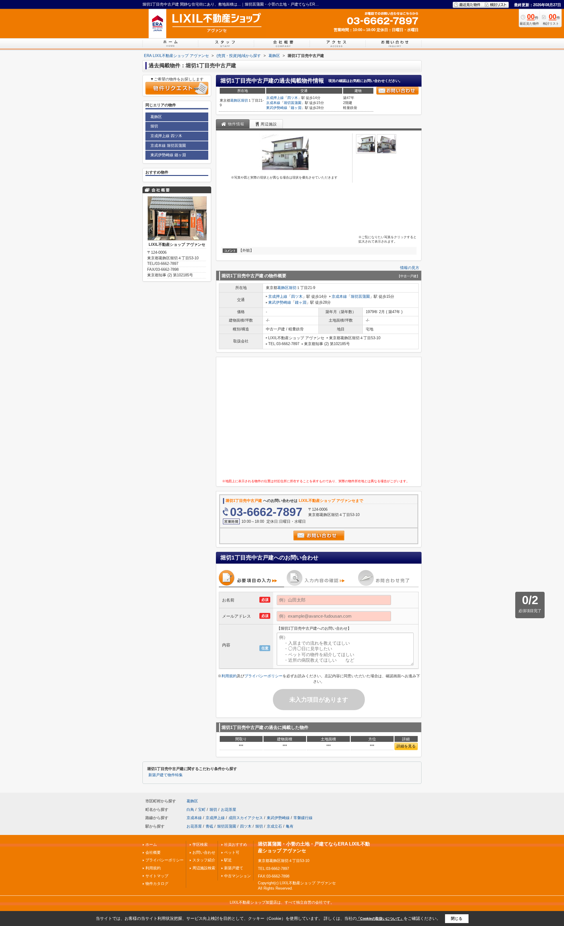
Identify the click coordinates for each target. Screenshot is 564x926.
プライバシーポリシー (263, 676)
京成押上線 (275, 98)
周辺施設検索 (203, 868)
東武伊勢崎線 (276, 108)
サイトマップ (156, 876)
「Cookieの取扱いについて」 (380, 919)
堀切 (244, 100)
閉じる (456, 918)
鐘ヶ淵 (296, 108)
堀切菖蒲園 (292, 103)
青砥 (209, 826)
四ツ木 (292, 98)
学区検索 (200, 844)
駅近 (228, 860)
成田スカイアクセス (246, 818)
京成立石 (274, 826)
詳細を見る (406, 746)
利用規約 (229, 676)
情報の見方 (409, 267)
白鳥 (190, 809)
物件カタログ (156, 883)
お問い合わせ (203, 852)
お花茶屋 (228, 809)
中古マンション (237, 876)
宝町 (202, 809)
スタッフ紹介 (203, 860)
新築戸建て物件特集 (165, 775)
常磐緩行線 (303, 818)
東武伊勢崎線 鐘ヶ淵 (168, 155)
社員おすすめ (235, 844)
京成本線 (273, 103)
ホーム (151, 844)
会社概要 (153, 852)
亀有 (289, 826)
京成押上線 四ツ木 (166, 136)
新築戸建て (233, 868)
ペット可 (231, 852)
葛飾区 (235, 100)
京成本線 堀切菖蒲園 (168, 145)
